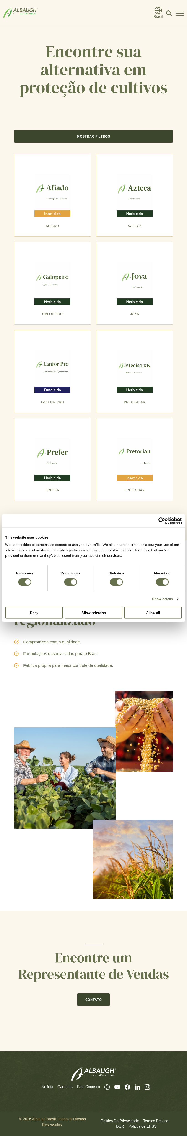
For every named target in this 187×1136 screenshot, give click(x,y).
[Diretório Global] (105, 1087)
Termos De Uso (155, 1121)
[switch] (70, 582)
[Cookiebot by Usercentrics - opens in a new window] (162, 520)
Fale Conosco (88, 1087)
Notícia (47, 1087)
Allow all (153, 612)
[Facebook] (125, 1087)
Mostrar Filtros (93, 136)
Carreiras (65, 1087)
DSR (120, 1126)
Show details (162, 599)
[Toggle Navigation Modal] (180, 13)
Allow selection (93, 612)
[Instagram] (145, 1087)
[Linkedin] (135, 1087)
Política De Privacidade (120, 1121)
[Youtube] (115, 1087)
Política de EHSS (142, 1126)
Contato (93, 999)
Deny (34, 612)
